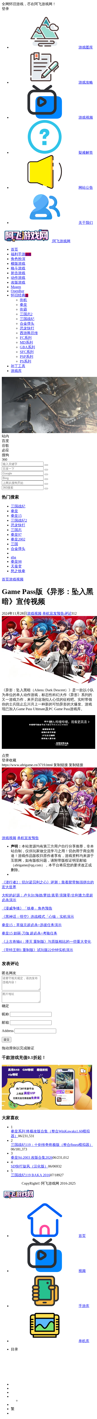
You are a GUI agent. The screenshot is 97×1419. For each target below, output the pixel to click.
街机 (23, 300)
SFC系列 (27, 352)
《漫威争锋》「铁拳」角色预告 (27, 908)
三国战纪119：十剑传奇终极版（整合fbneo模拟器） (52, 1145)
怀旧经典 (19, 295)
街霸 (23, 309)
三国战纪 (27, 319)
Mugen (16, 287)
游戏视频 (16, 579)
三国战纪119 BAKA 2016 (30, 1175)
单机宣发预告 (53, 613)
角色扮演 (18, 259)
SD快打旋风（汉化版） (29, 1166)
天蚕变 (16, 566)
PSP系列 (26, 356)
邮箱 (5, 1022)
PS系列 (25, 361)
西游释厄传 (29, 333)
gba (13, 557)
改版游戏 (18, 282)
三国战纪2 (19, 520)
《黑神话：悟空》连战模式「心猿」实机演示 (38, 917)
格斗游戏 (18, 268)
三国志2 (26, 314)
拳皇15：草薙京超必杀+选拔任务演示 (32, 925)
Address (8, 1031)
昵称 (5, 1014)
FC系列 (26, 338)
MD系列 (26, 342)
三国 (14, 544)
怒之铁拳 (18, 571)
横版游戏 (18, 263)
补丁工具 (18, 366)
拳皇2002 (18, 539)
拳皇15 (16, 516)
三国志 (16, 530)
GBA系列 (27, 347)
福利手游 (21, 254)
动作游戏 (18, 278)
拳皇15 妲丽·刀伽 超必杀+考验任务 (29, 933)
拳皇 (23, 305)
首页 (14, 249)
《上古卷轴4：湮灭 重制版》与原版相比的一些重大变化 (46, 941)
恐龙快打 (27, 328)
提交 (6, 1039)
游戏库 (16, 371)
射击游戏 (18, 273)
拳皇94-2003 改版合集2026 (32, 1157)
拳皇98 (16, 561)
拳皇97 (16, 534)
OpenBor (17, 291)
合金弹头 (27, 323)
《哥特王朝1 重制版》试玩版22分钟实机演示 (37, 950)
